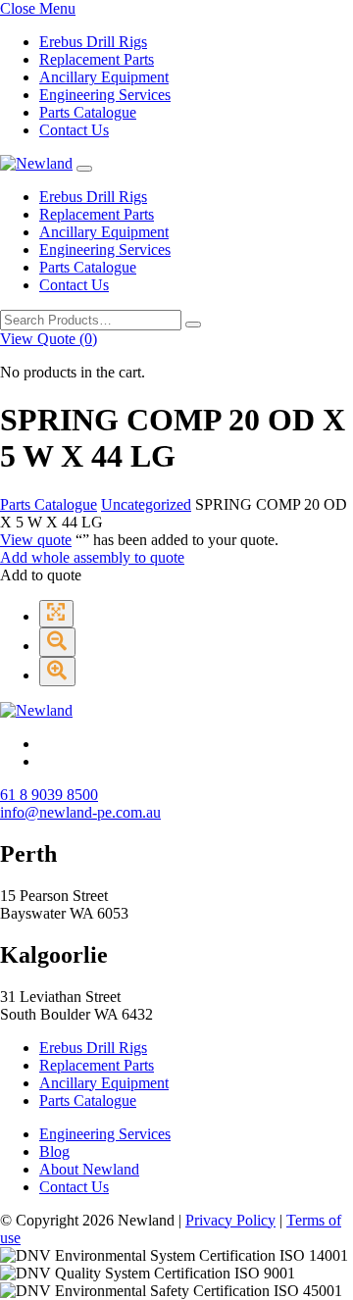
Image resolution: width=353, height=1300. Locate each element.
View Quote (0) (48, 338)
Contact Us (74, 130)
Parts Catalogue (87, 112)
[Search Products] (193, 324)
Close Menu (38, 8)
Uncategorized (146, 504)
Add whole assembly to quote (92, 557)
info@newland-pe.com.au (80, 812)
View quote (36, 539)
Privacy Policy (230, 1220)
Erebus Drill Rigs (93, 41)
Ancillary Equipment (104, 77)
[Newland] (36, 163)
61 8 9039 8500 (49, 794)
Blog (54, 1151)
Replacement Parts (96, 59)
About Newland (89, 1169)
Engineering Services (105, 94)
